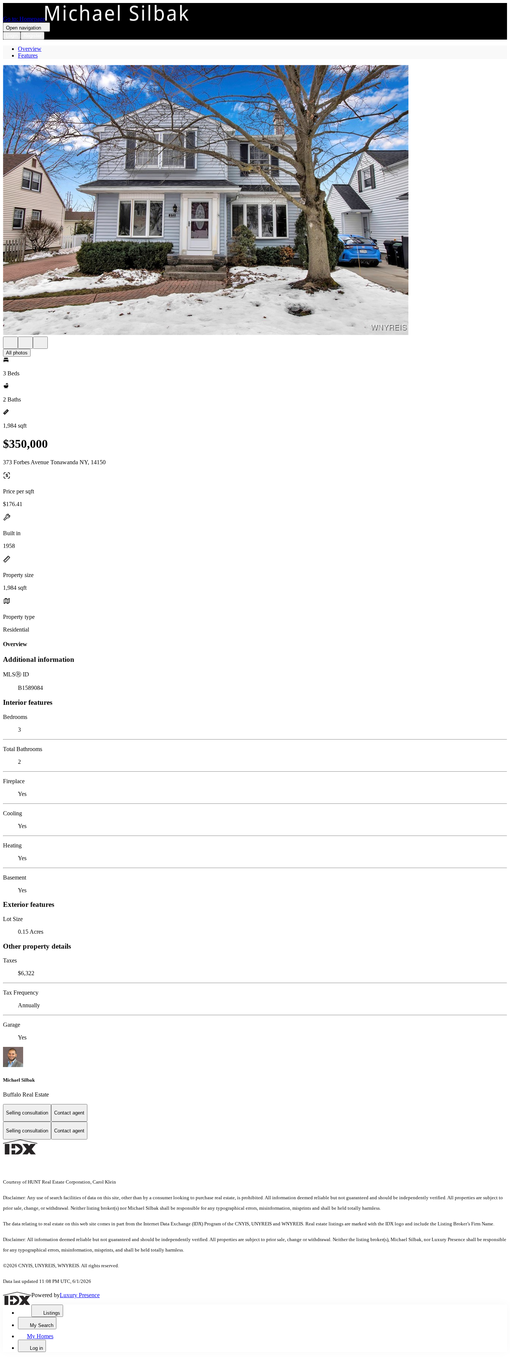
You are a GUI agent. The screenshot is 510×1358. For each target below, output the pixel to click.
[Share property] (40, 343)
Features (28, 55)
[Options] (10, 343)
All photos (17, 353)
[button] (255, 201)
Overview (29, 49)
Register (32, 35)
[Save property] (25, 343)
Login (12, 35)
